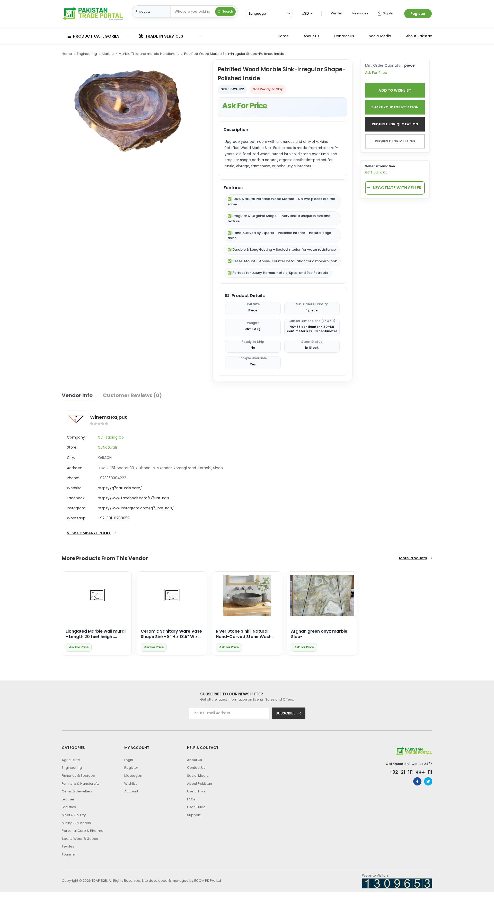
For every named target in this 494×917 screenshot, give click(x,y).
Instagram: (76, 508)
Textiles (68, 846)
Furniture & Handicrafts (81, 783)
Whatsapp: (76, 518)
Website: (74, 488)
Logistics (69, 807)
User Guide (196, 807)
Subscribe (285, 713)
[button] (98, 36)
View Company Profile (89, 533)
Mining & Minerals (76, 822)
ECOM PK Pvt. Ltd (207, 880)
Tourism (68, 854)
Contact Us (344, 36)
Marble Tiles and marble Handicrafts (149, 53)
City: (71, 457)
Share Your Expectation (395, 107)
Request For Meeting (395, 141)
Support (193, 815)
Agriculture (71, 759)
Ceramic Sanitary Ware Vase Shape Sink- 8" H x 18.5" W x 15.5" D (171, 634)
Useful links (196, 791)
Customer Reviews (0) (132, 395)
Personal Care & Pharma (82, 830)
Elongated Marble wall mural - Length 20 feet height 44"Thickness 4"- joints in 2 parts (96, 634)
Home (283, 36)
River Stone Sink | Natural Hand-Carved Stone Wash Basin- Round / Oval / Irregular (243, 634)
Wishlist (336, 13)
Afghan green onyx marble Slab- (319, 634)
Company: (76, 437)
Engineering (87, 53)
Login (128, 759)
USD (305, 13)
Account (131, 791)
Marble (108, 53)
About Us (311, 36)
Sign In (388, 13)
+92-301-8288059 (114, 518)
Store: (72, 447)
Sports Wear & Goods (80, 838)
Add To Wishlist (394, 90)
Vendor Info (77, 395)
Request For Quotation (395, 124)
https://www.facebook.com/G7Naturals (133, 498)
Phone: (73, 478)
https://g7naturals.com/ (120, 488)
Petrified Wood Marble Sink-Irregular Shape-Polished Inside (234, 53)
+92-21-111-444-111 (411, 772)
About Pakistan (419, 36)
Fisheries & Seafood (78, 775)
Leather (68, 799)
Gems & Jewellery (77, 791)
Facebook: (76, 498)
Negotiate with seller (397, 188)
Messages (360, 13)
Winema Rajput (108, 417)
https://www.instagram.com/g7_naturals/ (136, 508)
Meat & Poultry (74, 815)
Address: (74, 467)
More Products (413, 558)
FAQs (191, 799)
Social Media (380, 36)
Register (418, 13)
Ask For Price (244, 105)
